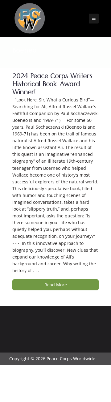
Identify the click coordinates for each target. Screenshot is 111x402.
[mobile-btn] (94, 19)
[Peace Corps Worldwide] (29, 19)
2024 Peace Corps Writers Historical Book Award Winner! (52, 85)
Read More (55, 285)
